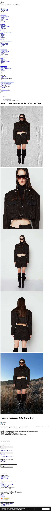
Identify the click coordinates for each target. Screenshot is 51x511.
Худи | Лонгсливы (4, 17)
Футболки (2, 24)
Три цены (2, 483)
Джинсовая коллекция (5, 26)
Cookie (9, 509)
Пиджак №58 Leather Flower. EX (7, 456)
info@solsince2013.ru (4, 485)
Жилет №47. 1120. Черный (6, 450)
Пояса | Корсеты (3, 30)
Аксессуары (3, 28)
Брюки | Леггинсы (4, 21)
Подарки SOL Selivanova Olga (6, 484)
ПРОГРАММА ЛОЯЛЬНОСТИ (7, 82)
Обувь (1, 36)
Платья (1, 20)
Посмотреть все (3, 13)
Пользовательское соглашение (6, 503)
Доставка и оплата (4, 478)
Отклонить (38, 508)
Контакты (2, 496)
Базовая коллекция (4, 10)
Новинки (2, 11)
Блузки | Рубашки (4, 19)
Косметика (2, 27)
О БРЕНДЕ (2, 87)
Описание (2, 424)
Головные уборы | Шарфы (6, 31)
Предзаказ (2, 482)
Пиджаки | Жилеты (4, 16)
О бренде (2, 495)
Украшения (2, 34)
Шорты (2, 18)
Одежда (2, 12)
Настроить (31, 508)
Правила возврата (4, 479)
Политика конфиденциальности (7, 502)
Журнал (2, 88)
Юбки (1, 22)
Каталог (2, 494)
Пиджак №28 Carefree (5, 444)
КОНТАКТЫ (3, 85)
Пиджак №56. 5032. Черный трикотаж (8, 464)
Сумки (1, 33)
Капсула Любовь (4, 9)
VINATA (2, 39)
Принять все (45, 508)
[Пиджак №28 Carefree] (25, 443)
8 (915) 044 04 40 (4, 486)
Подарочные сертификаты (6, 41)
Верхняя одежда (3, 15)
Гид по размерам (4, 477)
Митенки (2, 35)
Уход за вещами (3, 505)
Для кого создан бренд (5, 476)
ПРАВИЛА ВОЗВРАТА (5, 84)
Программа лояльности (5, 504)
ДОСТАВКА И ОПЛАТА (5, 83)
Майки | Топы (3, 25)
